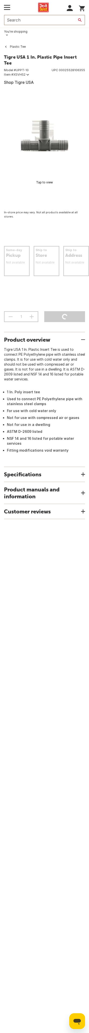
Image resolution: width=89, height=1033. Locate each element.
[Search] (80, 20)
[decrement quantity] (10, 316)
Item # (14, 74)
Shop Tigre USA (19, 82)
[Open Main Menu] (7, 7)
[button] (70, 8)
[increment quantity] (31, 316)
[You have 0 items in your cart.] (82, 7)
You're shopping (15, 31)
